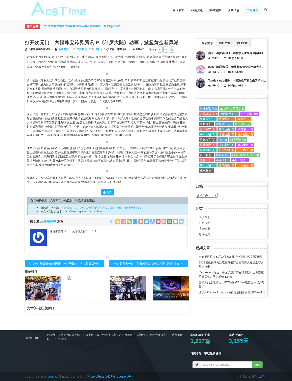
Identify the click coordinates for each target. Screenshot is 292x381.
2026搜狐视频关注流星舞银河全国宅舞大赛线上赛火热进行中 (246, 67)
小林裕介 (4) (245, 165)
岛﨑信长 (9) (207, 119)
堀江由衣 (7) (207, 129)
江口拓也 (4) (226, 165)
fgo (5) (223, 139)
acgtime (53, 376)
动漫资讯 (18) (208, 108)
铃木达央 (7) (226, 129)
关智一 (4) (206, 160)
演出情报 (215, 10)
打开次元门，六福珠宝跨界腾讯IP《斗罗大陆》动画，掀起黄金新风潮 (101, 207)
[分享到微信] (129, 221)
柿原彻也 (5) (245, 134)
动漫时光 (63, 49)
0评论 (99, 49)
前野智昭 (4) (207, 150)
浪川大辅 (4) (207, 165)
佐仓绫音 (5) (207, 139)
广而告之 (252, 10)
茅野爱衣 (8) (226, 119)
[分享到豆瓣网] (169, 221)
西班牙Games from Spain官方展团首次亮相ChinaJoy (232, 292)
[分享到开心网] (158, 221)
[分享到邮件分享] (175, 221)
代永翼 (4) (206, 170)
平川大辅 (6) (207, 134)
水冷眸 (260, 376)
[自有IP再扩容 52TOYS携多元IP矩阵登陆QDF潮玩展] (200, 55)
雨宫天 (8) (244, 119)
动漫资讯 (197, 10)
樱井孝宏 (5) (207, 145)
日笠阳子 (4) (245, 150)
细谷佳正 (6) (226, 134)
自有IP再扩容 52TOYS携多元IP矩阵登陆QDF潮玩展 (240, 53)
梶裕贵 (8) (206, 124)
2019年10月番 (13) (232, 108)
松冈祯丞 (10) (228, 114)
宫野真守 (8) (223, 124)
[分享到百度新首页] (146, 221)
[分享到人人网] (152, 221)
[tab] (207, 43)
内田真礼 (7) (242, 124)
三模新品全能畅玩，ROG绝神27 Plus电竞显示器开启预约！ (232, 284)
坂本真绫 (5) (226, 145)
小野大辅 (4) (240, 160)
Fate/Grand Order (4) (245, 155)
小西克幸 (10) (249, 114)
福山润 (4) (206, 155)
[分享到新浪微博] (123, 221)
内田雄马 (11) (208, 114)
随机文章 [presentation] (224, 43)
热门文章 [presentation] (242, 43)
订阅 (257, 365)
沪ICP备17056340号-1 (119, 376)
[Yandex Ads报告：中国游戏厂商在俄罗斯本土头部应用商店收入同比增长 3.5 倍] (200, 83)
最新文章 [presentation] (207, 43)
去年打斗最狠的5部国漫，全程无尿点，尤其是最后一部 (65, 263)
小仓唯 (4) (222, 160)
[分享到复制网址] (181, 221)
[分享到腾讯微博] (135, 221)
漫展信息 (234, 10)
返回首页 (179, 10)
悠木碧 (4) (222, 155)
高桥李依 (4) (245, 145)
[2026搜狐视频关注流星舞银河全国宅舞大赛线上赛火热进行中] (200, 69)
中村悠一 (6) (245, 129)
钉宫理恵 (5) (238, 139)
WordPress (97, 376)
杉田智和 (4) (226, 150)
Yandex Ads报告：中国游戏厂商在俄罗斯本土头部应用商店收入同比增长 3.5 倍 (231, 274)
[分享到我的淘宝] (163, 221)
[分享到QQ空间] (117, 221)
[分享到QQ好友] (140, 221)
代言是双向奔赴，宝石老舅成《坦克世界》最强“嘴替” (147, 263)
